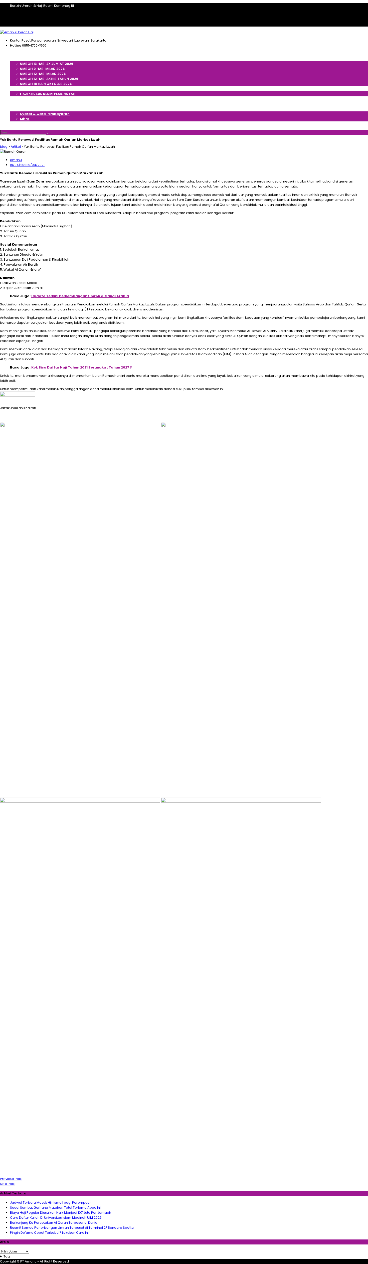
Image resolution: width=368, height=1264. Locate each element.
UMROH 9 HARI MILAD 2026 (42, 68)
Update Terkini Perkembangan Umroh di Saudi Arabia (80, 296)
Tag (7, 1256)
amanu (16, 159)
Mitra (25, 118)
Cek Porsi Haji (22, 98)
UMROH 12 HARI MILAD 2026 (43, 73)
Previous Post (11, 1178)
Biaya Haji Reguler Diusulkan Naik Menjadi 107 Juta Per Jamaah (60, 1212)
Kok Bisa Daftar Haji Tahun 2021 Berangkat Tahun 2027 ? (81, 367)
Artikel (15, 103)
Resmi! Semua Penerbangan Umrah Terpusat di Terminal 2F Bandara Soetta (72, 1227)
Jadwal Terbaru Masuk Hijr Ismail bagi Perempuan (51, 1202)
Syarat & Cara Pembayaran (45, 113)
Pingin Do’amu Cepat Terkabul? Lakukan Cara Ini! (50, 1232)
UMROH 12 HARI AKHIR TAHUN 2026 (49, 78)
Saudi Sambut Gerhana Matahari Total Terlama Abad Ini (55, 1207)
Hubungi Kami (22, 123)
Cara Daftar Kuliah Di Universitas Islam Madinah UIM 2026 (56, 1217)
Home (15, 53)
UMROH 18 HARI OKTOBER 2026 (46, 83)
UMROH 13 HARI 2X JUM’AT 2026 (46, 63)
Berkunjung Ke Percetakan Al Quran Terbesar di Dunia (53, 1222)
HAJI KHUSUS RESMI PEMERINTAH (47, 93)
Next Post (7, 1183)
